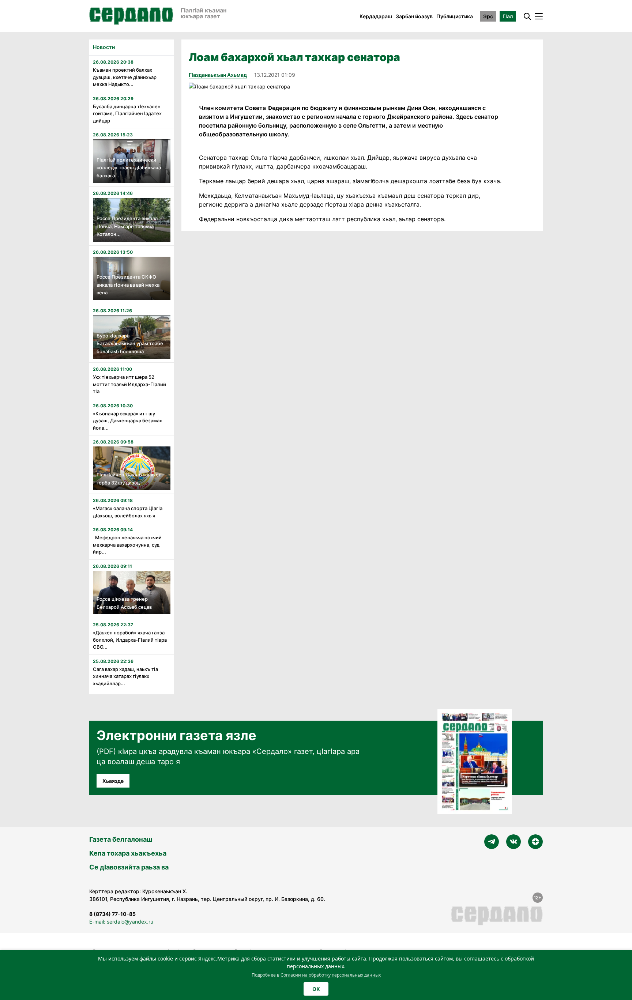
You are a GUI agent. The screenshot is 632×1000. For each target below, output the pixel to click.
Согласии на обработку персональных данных (331, 975)
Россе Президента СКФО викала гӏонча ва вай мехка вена (128, 284)
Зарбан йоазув (414, 16)
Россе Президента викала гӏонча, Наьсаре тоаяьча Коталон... (127, 226)
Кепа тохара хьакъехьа (127, 853)
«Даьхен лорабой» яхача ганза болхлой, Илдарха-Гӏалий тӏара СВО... (130, 640)
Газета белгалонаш (120, 839)
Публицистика (454, 16)
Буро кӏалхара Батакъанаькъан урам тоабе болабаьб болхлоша (130, 343)
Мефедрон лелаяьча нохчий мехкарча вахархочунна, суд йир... (127, 545)
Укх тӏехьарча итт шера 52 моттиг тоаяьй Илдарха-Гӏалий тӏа (129, 384)
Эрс (488, 16)
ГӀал (508, 16)
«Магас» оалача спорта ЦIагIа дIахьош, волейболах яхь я (127, 511)
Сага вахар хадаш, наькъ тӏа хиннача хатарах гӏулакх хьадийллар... (125, 676)
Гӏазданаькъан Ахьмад (218, 75)
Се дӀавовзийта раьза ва (129, 867)
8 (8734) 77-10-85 (112, 914)
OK (316, 988)
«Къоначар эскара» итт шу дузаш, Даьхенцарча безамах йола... (127, 421)
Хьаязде (113, 781)
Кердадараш (376, 16)
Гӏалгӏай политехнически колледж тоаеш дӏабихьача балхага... (129, 167)
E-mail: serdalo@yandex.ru (121, 921)
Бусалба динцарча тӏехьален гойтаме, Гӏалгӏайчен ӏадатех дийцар (127, 113)
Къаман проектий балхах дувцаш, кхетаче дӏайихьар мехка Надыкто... (125, 77)
